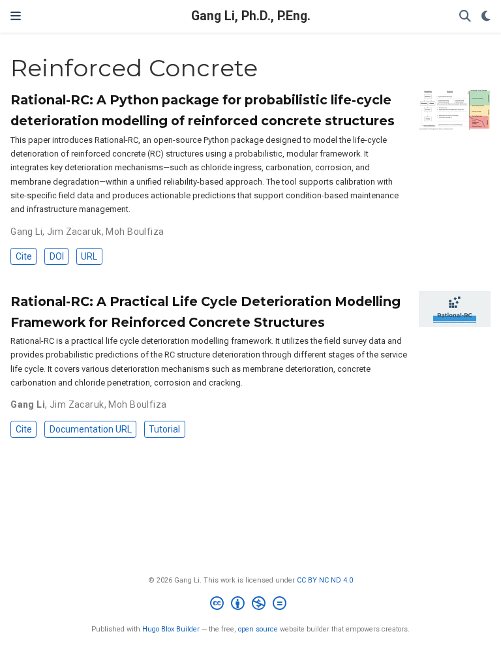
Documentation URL (91, 429)
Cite (24, 256)
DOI (57, 256)
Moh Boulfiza (135, 231)
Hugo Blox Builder (171, 629)
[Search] (465, 16)
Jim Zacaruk (74, 231)
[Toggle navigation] (15, 16)
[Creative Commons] (251, 605)
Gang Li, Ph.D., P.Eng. (251, 15)
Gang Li (26, 231)
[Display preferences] (486, 16)
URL (89, 256)
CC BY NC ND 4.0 (325, 580)
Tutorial (164, 429)
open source (258, 629)
